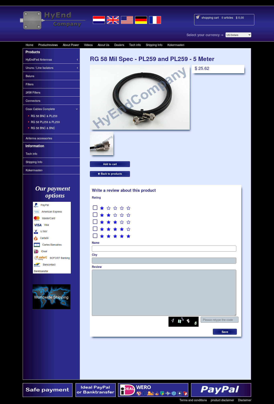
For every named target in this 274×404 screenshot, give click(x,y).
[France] (155, 19)
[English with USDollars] (127, 19)
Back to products (111, 173)
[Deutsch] (141, 19)
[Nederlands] (99, 19)
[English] (113, 19)
